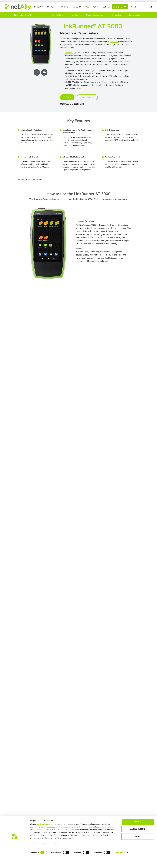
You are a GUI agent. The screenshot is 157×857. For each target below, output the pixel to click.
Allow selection (138, 829)
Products (38, 7)
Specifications (135, 15)
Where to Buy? (119, 7)
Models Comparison (94, 15)
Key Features (58, 15)
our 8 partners (43, 824)
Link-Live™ (114, 41)
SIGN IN (133, 7)
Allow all (138, 822)
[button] (151, 7)
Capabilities (116, 15)
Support (51, 7)
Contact (107, 7)
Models (75, 15)
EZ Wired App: (70, 52)
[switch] (66, 852)
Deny (137, 836)
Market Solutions (80, 7)
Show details (119, 852)
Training (64, 7)
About (96, 7)
